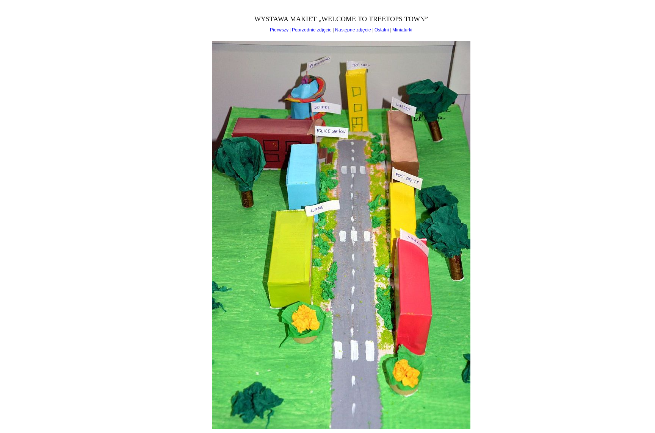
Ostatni (382, 30)
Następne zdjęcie (353, 30)
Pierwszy (279, 30)
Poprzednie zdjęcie (312, 30)
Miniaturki (402, 30)
